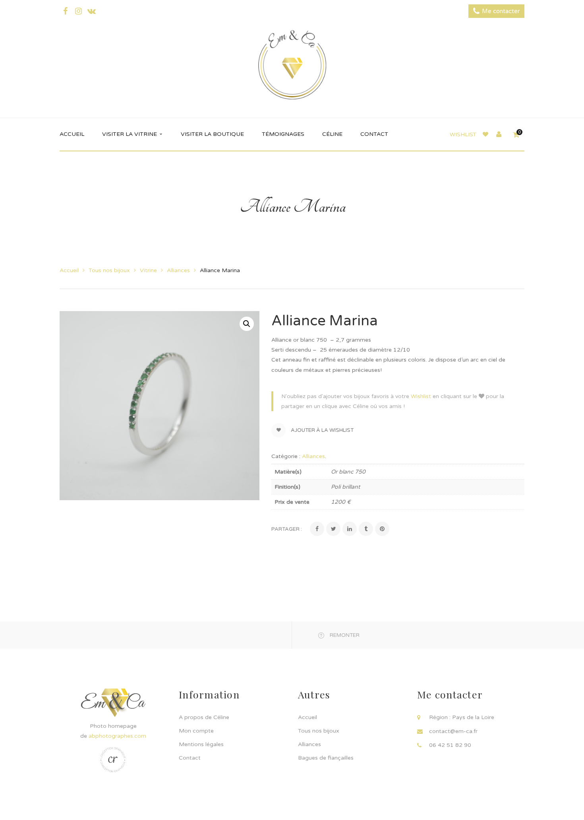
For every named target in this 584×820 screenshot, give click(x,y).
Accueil (69, 270)
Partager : (286, 529)
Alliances (178, 270)
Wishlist (463, 134)
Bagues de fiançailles (326, 757)
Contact (190, 757)
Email (91, 11)
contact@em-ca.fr (453, 731)
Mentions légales (201, 744)
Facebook (65, 11)
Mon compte (196, 730)
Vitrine (148, 270)
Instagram (78, 11)
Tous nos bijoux (109, 270)
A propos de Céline (204, 717)
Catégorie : (285, 456)
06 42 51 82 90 (450, 745)
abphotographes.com (117, 736)
